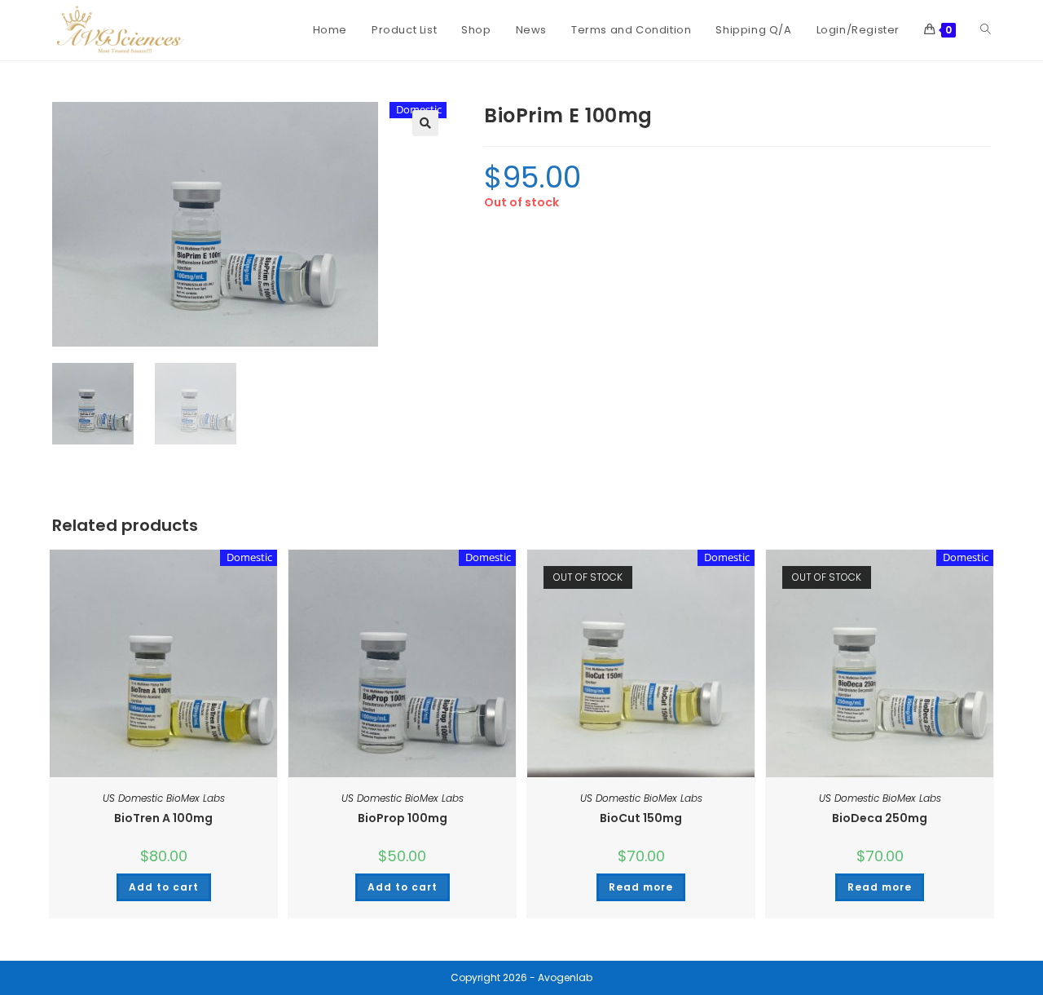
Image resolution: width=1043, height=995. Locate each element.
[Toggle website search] (985, 30)
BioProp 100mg (402, 818)
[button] (425, 123)
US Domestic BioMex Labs (164, 798)
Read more (641, 887)
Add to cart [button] (164, 887)
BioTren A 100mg (163, 818)
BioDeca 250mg (879, 818)
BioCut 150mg (641, 818)
